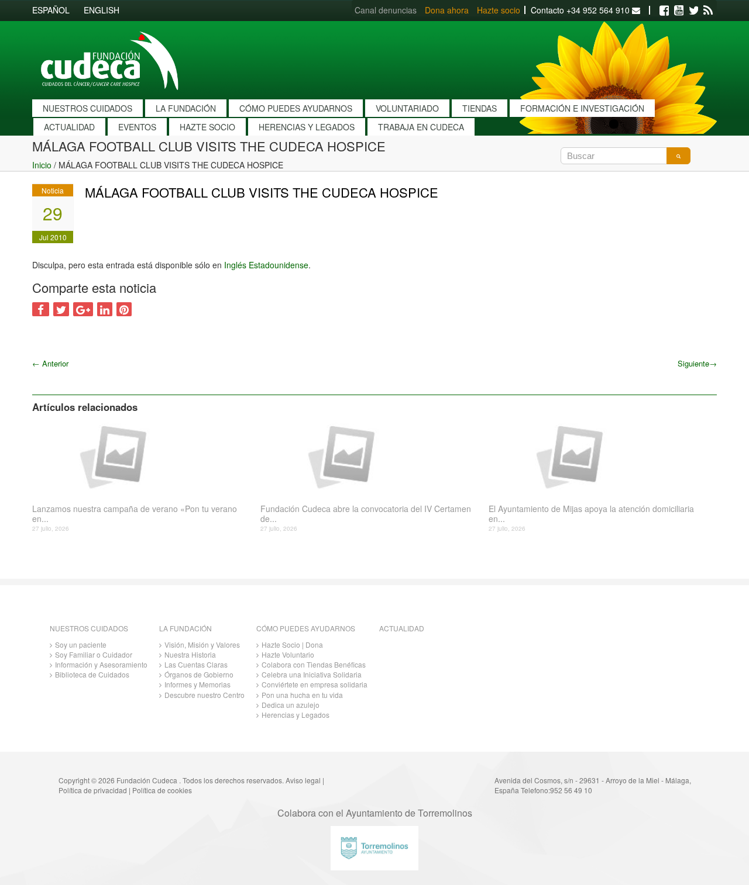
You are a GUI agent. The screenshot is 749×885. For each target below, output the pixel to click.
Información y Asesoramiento (101, 664)
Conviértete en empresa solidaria (314, 684)
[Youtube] (678, 10)
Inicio (41, 165)
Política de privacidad (93, 790)
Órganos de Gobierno (198, 674)
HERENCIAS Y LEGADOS (307, 127)
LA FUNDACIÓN (186, 108)
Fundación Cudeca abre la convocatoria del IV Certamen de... (365, 514)
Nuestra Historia (190, 654)
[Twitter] (693, 10)
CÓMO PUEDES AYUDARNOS (295, 108)
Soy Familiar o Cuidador (93, 654)
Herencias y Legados (295, 715)
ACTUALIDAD (69, 127)
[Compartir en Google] (83, 309)
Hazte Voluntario (288, 654)
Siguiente (697, 363)
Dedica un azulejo (290, 705)
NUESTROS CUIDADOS (87, 108)
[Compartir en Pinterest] (124, 309)
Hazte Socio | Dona (292, 644)
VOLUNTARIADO (407, 108)
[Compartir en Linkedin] (104, 309)
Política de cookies (162, 790)
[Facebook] (664, 10)
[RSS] (708, 10)
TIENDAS (479, 108)
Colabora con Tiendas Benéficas (314, 664)
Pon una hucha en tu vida (302, 695)
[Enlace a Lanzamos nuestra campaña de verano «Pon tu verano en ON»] (142, 456)
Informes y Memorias (197, 684)
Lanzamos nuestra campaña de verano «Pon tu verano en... (134, 514)
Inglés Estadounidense (266, 265)
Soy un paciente (80, 644)
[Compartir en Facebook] (40, 309)
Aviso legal (303, 780)
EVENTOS (137, 127)
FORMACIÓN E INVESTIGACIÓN (582, 108)
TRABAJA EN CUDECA (421, 127)
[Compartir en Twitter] (61, 309)
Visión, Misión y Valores (202, 644)
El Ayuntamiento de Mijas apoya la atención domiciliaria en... (591, 514)
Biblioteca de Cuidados (92, 674)
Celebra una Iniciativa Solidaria (312, 674)
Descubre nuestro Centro (204, 695)
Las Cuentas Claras (196, 664)
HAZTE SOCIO (207, 127)
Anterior (50, 363)
